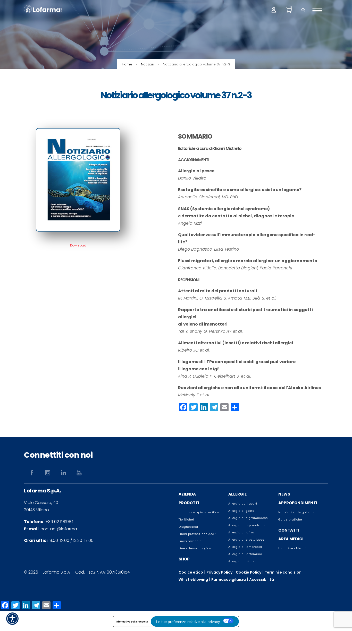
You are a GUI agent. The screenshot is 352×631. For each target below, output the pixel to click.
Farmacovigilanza (228, 579)
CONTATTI (288, 530)
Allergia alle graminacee (248, 518)
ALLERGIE (237, 494)
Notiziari (147, 64)
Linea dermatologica (195, 548)
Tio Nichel (186, 519)
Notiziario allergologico (296, 512)
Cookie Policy (248, 572)
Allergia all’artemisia (245, 554)
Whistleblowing (193, 579)
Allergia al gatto (241, 511)
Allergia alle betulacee (246, 540)
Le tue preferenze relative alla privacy (188, 621)
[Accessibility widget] (12, 618)
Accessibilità (261, 579)
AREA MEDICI (291, 539)
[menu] (319, 10)
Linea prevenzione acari (198, 534)
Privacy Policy (219, 572)
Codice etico (191, 572)
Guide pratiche (290, 519)
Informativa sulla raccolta (132, 621)
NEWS (284, 494)
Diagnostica (188, 527)
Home (127, 64)
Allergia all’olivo (241, 532)
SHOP (184, 559)
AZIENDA (187, 494)
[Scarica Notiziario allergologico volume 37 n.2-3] (78, 230)
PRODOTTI (189, 503)
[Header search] (303, 9)
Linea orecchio (190, 541)
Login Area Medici (292, 548)
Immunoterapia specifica (199, 512)
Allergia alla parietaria (246, 525)
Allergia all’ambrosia (245, 547)
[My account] (273, 9)
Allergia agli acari (242, 503)
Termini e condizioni (284, 572)
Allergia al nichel (242, 561)
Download (78, 245)
